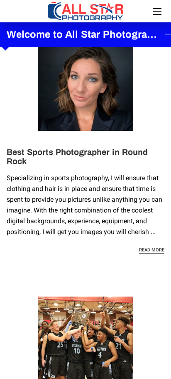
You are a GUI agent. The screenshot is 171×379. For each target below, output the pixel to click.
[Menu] (157, 11)
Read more (151, 250)
